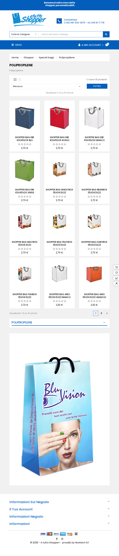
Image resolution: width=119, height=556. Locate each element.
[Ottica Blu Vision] (59, 409)
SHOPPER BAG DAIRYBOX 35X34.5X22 (94, 243)
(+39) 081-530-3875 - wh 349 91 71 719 (84, 22)
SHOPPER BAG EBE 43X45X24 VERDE (24, 191)
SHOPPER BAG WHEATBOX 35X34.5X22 (59, 191)
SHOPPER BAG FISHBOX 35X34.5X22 (24, 296)
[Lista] (20, 79)
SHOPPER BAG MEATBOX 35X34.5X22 (24, 243)
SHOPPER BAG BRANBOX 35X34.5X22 (94, 191)
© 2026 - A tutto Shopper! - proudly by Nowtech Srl (59, 542)
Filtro (97, 86)
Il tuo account (21, 509)
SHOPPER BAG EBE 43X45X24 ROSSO (59, 139)
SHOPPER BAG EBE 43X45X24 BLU (24, 139)
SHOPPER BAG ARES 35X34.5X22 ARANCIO (94, 296)
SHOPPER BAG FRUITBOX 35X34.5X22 (59, 243)
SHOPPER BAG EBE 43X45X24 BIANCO (94, 139)
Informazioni (19, 524)
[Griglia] (15, 79)
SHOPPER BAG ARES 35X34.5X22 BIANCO (59, 296)
